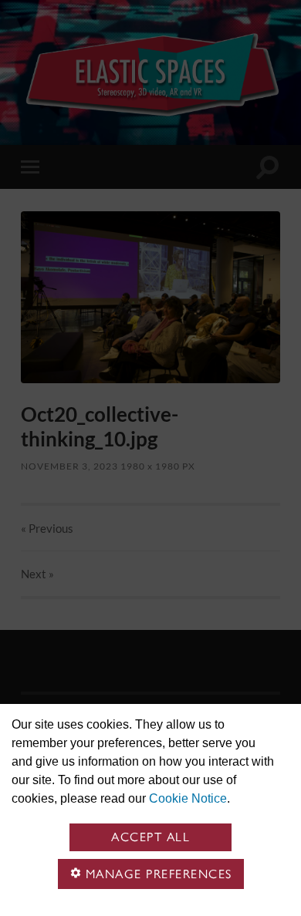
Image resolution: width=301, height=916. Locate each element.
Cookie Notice (188, 798)
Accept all (150, 837)
